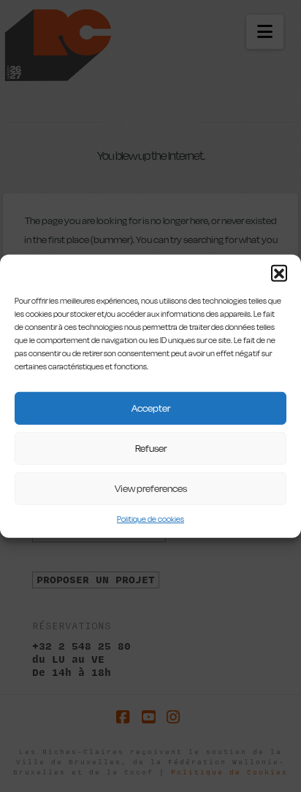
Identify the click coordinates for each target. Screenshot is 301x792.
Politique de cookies (150, 518)
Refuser (151, 448)
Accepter (151, 408)
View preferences (151, 488)
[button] (279, 272)
